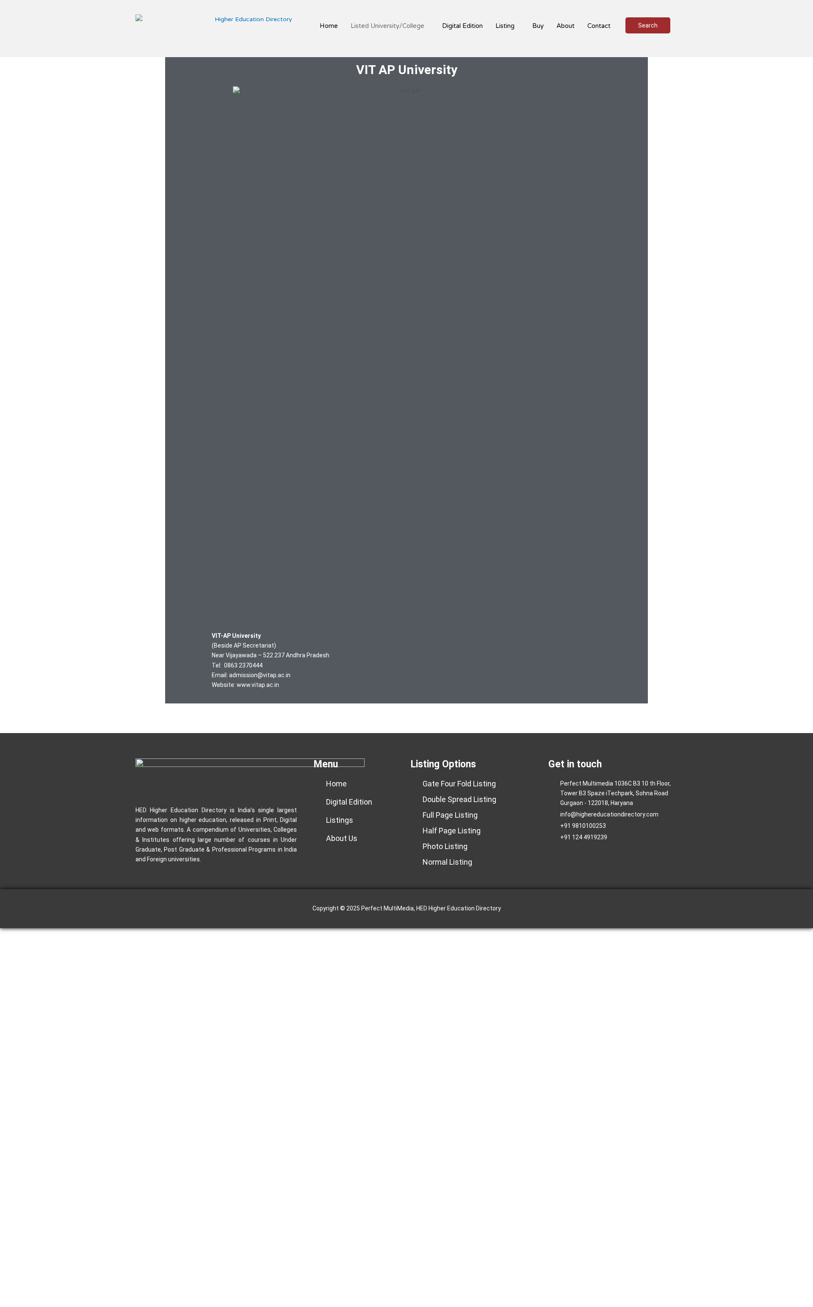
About (565, 26)
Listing (504, 26)
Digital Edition (462, 26)
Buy (538, 26)
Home (329, 26)
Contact (599, 26)
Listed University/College (387, 26)
